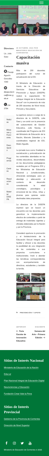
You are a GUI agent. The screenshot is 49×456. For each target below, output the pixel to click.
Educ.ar (7, 373)
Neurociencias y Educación (16, 386)
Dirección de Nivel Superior (17, 425)
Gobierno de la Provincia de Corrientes (22, 418)
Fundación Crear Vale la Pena (18, 393)
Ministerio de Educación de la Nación (21, 367)
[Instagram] (14, 442)
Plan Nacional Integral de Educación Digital (24, 380)
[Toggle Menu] (41, 2)
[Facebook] (6, 442)
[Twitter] (22, 442)
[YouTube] (30, 442)
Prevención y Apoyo (30, 313)
